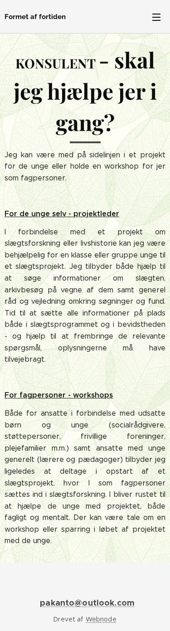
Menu (156, 17)
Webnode (101, 619)
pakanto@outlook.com (87, 602)
